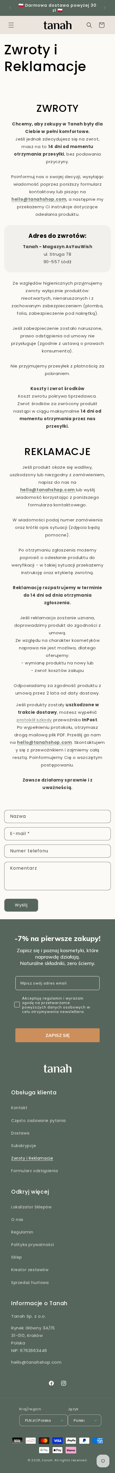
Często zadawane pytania (38, 1120)
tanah (47, 1460)
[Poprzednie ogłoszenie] (10, 8)
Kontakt (19, 1108)
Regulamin (22, 1232)
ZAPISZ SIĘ (57, 1035)
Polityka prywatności (32, 1244)
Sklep (16, 1257)
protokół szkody (34, 720)
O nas (17, 1219)
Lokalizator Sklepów (31, 1207)
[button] (11, 25)
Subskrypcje (23, 1145)
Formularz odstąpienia (34, 1171)
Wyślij (21, 905)
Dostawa (20, 1133)
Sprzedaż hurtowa (30, 1282)
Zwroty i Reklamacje (32, 1158)
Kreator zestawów (30, 1270)
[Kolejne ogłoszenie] (105, 8)
